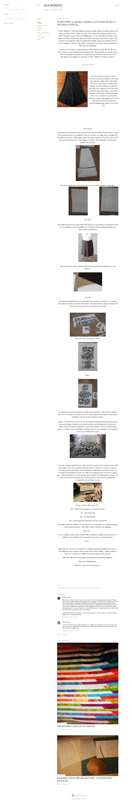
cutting (39, 30)
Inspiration (53, 10)
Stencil (39, 35)
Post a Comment (62, 634)
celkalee (65, 597)
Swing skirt (40, 37)
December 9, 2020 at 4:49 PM (70, 617)
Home (46, 10)
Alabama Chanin (42, 25)
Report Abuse (9, 23)
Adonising (53, 5)
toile (38, 39)
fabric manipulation (43, 32)
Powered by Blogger (80, 795)
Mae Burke (83, 799)
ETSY (60, 10)
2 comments (64, 784)
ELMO (64, 622)
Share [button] (39, 18)
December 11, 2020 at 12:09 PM (70, 630)
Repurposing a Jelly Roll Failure (76, 726)
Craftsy (39, 28)
